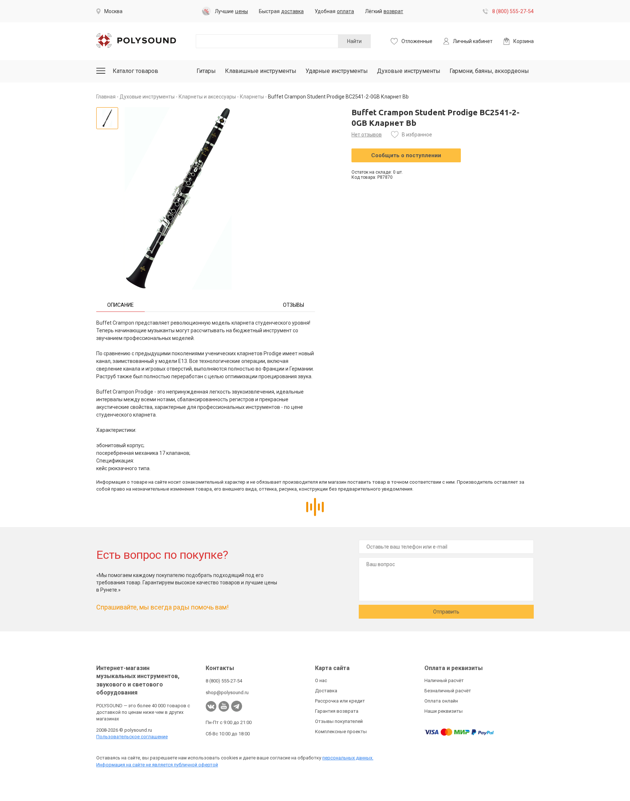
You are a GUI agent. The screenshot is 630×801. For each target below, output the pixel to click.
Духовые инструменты (408, 70)
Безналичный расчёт (447, 690)
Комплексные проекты (341, 731)
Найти (354, 41)
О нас (321, 680)
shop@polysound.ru (227, 692)
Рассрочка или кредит (340, 701)
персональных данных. (347, 758)
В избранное (417, 135)
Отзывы (293, 305)
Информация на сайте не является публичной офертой (157, 764)
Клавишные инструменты (260, 70)
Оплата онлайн (441, 701)
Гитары (206, 70)
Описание (120, 305)
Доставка (326, 690)
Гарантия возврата (336, 711)
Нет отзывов (366, 135)
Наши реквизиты (443, 711)
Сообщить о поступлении (406, 155)
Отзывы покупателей (339, 721)
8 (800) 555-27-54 (513, 11)
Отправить (446, 612)
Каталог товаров (135, 70)
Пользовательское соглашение (132, 736)
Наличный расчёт (444, 680)
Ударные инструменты (337, 70)
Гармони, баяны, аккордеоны (489, 70)
